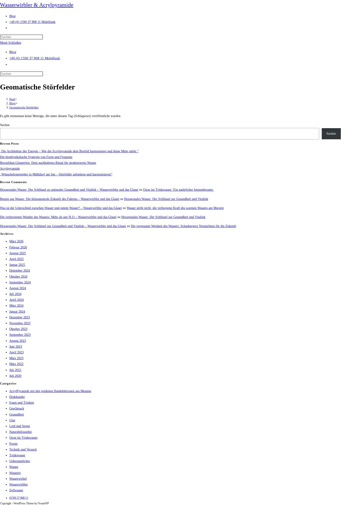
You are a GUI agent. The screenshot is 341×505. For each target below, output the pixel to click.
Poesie (13, 443)
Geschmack (16, 408)
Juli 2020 (15, 376)
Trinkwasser (17, 455)
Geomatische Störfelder (24, 107)
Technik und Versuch (23, 449)
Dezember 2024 (19, 270)
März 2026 (16, 241)
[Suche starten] (45, 74)
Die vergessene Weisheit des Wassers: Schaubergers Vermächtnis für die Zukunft (183, 226)
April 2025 (16, 259)
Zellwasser (16, 490)
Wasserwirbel (18, 478)
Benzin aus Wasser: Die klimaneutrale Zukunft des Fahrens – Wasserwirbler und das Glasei (59, 199)
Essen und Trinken (21, 402)
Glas (12, 420)
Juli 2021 (15, 370)
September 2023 (20, 335)
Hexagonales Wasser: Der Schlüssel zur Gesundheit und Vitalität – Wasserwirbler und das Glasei (63, 226)
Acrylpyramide (10, 168)
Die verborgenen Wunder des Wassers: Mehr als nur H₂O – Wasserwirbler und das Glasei (58, 217)
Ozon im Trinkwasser (23, 437)
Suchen (5, 125)
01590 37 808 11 (18, 497)
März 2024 (16, 305)
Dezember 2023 (19, 317)
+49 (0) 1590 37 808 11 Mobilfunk (34, 58)
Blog (12, 52)
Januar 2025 (17, 265)
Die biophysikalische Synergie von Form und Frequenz (36, 157)
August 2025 (17, 253)
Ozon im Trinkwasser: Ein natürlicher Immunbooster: (178, 189)
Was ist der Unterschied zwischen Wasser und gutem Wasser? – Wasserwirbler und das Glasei (61, 208)
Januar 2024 (17, 311)
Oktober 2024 (18, 276)
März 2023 (16, 358)
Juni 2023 (15, 346)
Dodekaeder (17, 397)
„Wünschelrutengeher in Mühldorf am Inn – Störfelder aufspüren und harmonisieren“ (56, 174)
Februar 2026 (18, 247)
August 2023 (17, 341)
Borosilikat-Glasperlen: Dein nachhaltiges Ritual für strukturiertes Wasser (48, 163)
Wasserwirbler (18, 484)
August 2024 (17, 288)
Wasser (13, 467)
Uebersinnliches (19, 461)
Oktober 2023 (18, 329)
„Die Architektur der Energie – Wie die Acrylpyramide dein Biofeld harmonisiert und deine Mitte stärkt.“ (69, 151)
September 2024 (20, 282)
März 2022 (16, 364)
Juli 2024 (15, 294)
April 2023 (16, 352)
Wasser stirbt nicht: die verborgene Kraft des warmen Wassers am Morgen (175, 208)
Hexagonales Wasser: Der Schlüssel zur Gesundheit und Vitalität (166, 199)
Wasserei (15, 473)
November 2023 (19, 323)
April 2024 (16, 300)
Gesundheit (16, 414)
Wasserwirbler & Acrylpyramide (36, 5)
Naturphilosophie (20, 432)
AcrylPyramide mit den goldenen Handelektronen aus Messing (50, 391)
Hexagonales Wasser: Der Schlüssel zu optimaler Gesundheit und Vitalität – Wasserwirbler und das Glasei (69, 189)
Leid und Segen (19, 426)
